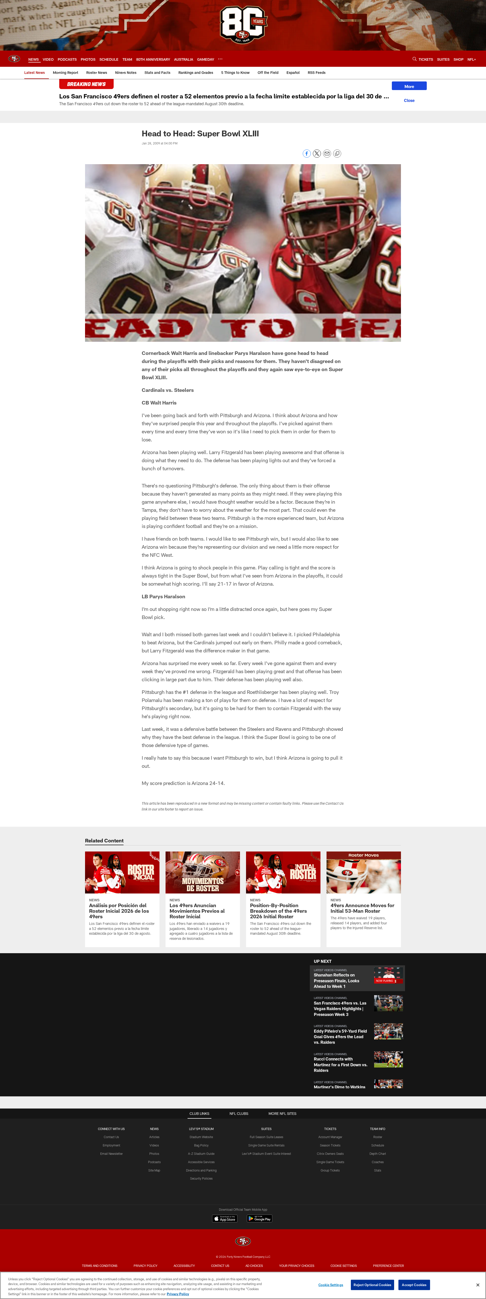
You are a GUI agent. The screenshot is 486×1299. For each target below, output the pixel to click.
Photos (154, 1153)
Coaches (378, 1162)
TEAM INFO (377, 1129)
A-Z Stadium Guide (201, 1153)
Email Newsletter (111, 1153)
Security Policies (201, 1178)
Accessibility (184, 1265)
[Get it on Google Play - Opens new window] (259, 1221)
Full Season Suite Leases (266, 1137)
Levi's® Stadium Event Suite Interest (266, 1153)
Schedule (377, 1145)
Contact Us (111, 1137)
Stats (377, 1170)
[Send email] (327, 156)
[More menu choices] (220, 59)
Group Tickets (330, 1170)
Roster (377, 1137)
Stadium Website (201, 1137)
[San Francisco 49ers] (243, 1242)
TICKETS (330, 1129)
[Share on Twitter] (317, 156)
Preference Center (388, 1265)
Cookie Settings (344, 1265)
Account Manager (330, 1137)
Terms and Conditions (99, 1265)
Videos (154, 1145)
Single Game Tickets (330, 1162)
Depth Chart (378, 1153)
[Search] (415, 58)
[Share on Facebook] (307, 156)
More (409, 86)
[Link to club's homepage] (14, 59)
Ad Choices (254, 1265)
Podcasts (154, 1162)
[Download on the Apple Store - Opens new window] (224, 1219)
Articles (154, 1137)
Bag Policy (201, 1145)
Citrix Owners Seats (330, 1153)
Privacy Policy (145, 1265)
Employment (111, 1145)
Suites (266, 1129)
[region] (243, 1285)
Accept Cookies (414, 1285)
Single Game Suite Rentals (266, 1145)
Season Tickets (330, 1145)
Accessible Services (201, 1162)
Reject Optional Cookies (372, 1285)
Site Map (154, 1170)
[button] (357, 978)
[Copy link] (337, 154)
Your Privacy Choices (296, 1265)
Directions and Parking (201, 1170)
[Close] (409, 99)
